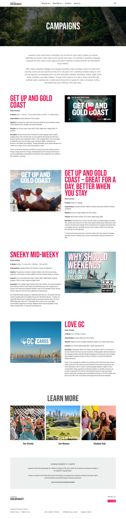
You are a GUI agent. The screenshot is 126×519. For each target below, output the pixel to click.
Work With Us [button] (57, 3)
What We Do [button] (46, 3)
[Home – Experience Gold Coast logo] (17, 498)
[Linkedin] (114, 501)
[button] (115, 3)
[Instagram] (111, 501)
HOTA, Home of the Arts (52, 512)
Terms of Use (25, 512)
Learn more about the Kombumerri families (63, 482)
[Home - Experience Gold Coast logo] (16, 3)
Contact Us (112, 497)
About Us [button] (77, 3)
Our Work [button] (68, 3)
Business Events (86, 512)
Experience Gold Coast (70, 512)
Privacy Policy (14, 512)
